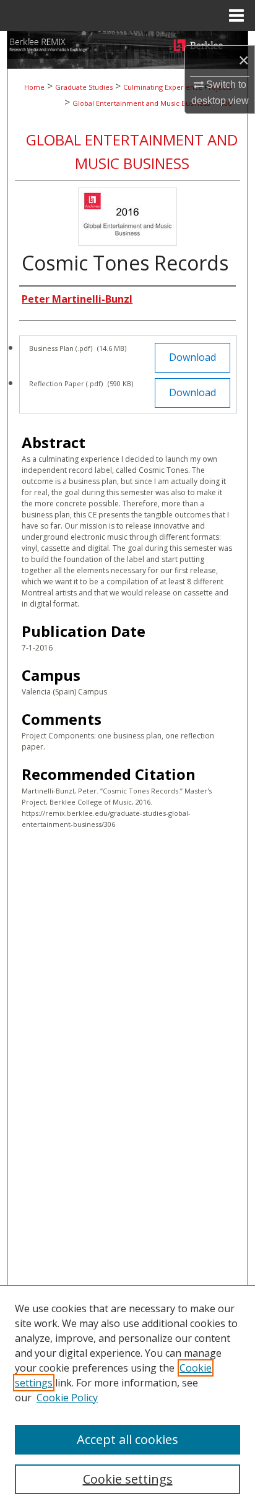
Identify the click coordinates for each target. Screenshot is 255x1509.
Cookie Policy (67, 1397)
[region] (127, 1397)
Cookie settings (128, 1479)
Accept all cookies (127, 1439)
